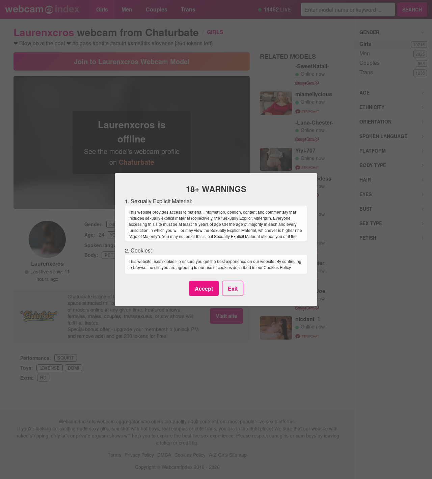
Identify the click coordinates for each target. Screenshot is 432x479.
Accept (204, 288)
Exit (233, 288)
